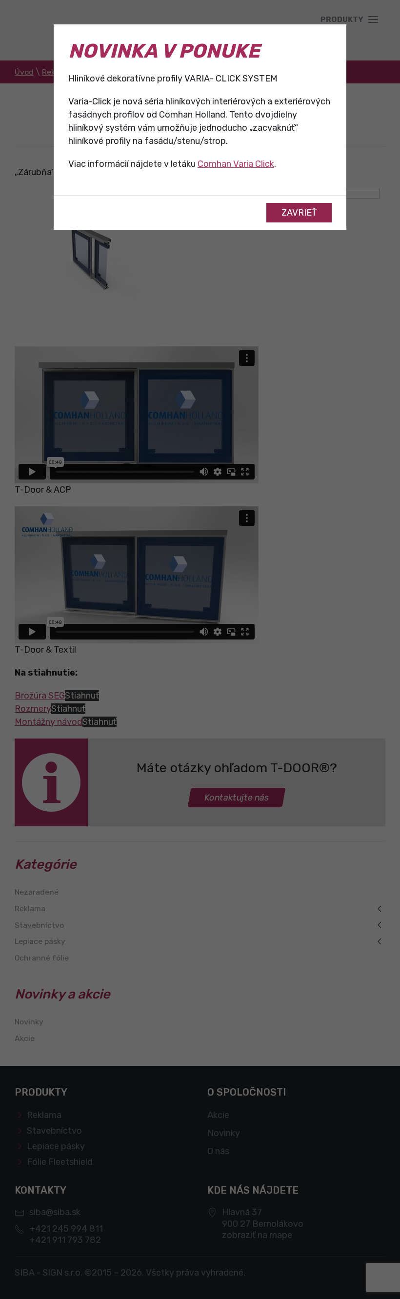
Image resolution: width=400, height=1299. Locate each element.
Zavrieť (299, 212)
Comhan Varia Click (236, 164)
